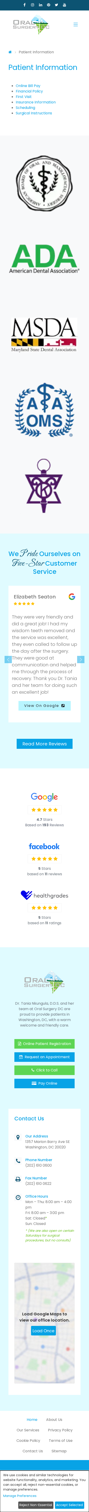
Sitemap (59, 1451)
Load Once (43, 1331)
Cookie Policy (28, 1440)
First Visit (24, 96)
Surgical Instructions (34, 113)
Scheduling (25, 107)
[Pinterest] (48, 5)
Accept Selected (69, 1505)
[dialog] (44, 1491)
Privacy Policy (60, 1430)
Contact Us (33, 1451)
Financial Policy (29, 91)
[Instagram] (32, 5)
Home (32, 1419)
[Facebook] (24, 5)
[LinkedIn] (40, 5)
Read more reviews (44, 744)
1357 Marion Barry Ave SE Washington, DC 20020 (47, 1144)
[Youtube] (64, 5)
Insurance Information (36, 102)
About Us (54, 1419)
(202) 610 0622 (38, 1183)
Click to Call (46, 1070)
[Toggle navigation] (76, 24)
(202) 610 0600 (38, 1165)
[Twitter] (56, 5)
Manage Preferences (20, 1496)
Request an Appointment (47, 1057)
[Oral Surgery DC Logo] (31, 24)
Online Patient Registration (46, 1043)
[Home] (10, 52)
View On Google (42, 705)
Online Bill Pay (28, 85)
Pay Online (47, 1083)
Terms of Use (61, 1440)
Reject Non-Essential (35, 1505)
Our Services (28, 1430)
